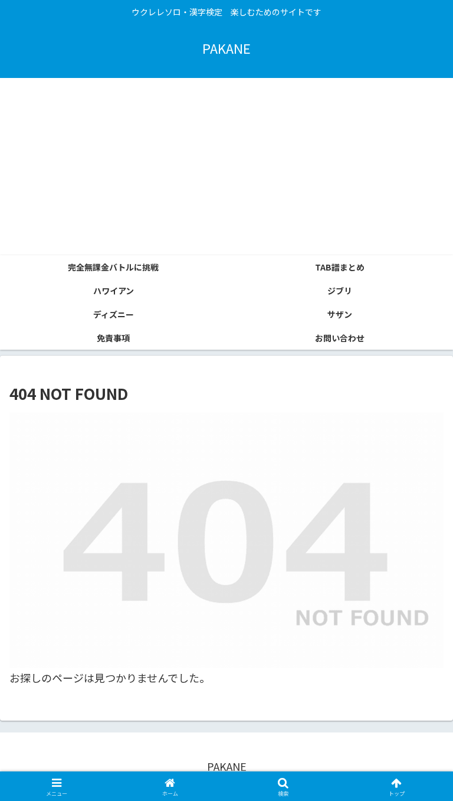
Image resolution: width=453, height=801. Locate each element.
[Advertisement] (226, 166)
